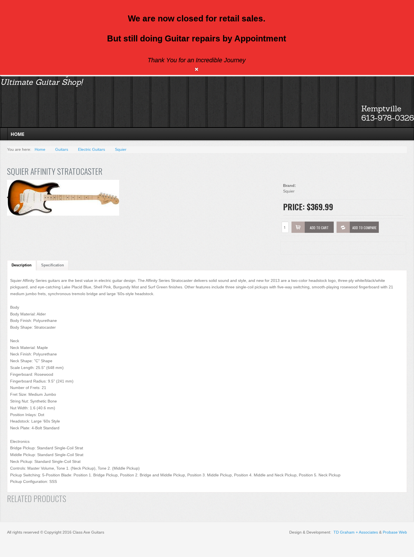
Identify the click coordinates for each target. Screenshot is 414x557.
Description (22, 265)
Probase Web (395, 532)
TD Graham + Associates (355, 532)
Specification (52, 265)
